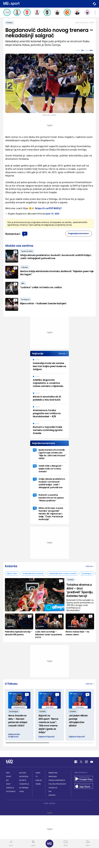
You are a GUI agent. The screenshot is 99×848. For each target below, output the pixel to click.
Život (8, 784)
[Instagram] (86, 761)
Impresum (53, 776)
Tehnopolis (24, 784)
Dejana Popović (46, 737)
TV (37, 776)
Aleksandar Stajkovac (14, 735)
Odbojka (24, 267)
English (39, 780)
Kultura (22, 773)
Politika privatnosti (57, 784)
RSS (50, 791)
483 (34, 450)
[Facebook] (76, 761)
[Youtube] (91, 761)
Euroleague (87, 573)
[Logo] (11, 4)
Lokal (21, 791)
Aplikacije (53, 788)
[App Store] (83, 786)
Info (8, 773)
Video (38, 773)
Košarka (9, 22)
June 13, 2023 (52, 213)
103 (35, 495)
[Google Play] (83, 779)
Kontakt (52, 795)
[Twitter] (81, 761)
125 (35, 466)
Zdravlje (10, 788)
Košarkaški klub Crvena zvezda (62, 573)
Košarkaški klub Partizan (33, 573)
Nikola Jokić (12, 573)
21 (15, 300)
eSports (22, 780)
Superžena (23, 776)
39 (15, 268)
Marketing (53, 773)
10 (87, 694)
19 (15, 284)
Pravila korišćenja (57, 780)
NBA (22, 283)
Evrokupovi (25, 299)
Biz (7, 780)
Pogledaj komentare (78, 233)
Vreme (38, 784)
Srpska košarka (27, 251)
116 (15, 252)
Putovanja (10, 791)
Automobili (24, 788)
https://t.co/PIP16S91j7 (48, 208)
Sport (8, 776)
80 (35, 508)
